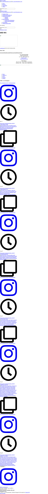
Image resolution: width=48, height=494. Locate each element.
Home (3, 3)
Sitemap (3, 78)
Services (3, 77)
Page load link (2, 493)
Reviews (4, 4)
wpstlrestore (2, 48)
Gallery (3, 6)
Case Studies (4, 5)
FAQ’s (3, 76)
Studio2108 (27, 492)
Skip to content (3, 0)
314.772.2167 (24, 57)
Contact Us (4, 75)
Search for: (2, 8)
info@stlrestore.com (24, 58)
